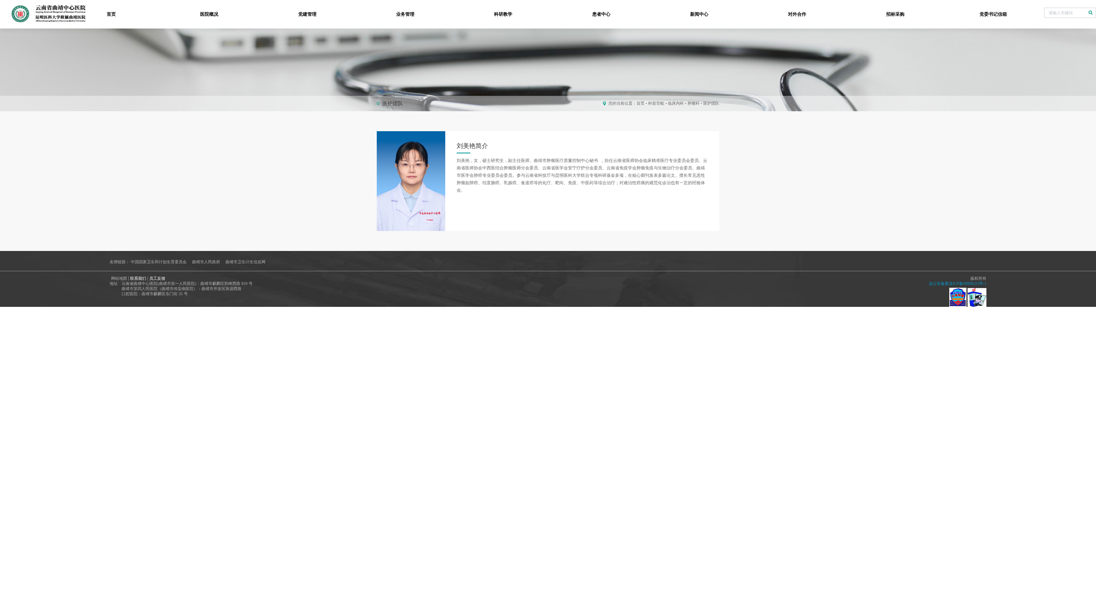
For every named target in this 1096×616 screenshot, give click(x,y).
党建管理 (307, 14)
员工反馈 (157, 278)
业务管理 (405, 14)
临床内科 (676, 103)
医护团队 (711, 103)
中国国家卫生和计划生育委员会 (159, 262)
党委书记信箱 (993, 14)
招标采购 (895, 14)
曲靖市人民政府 (206, 262)
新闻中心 (699, 14)
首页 (111, 14)
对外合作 (797, 14)
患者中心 (601, 14)
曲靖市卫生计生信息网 (245, 262)
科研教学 (503, 14)
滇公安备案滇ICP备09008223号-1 (957, 283)
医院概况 (209, 14)
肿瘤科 (694, 103)
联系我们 (138, 278)
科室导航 (656, 103)
